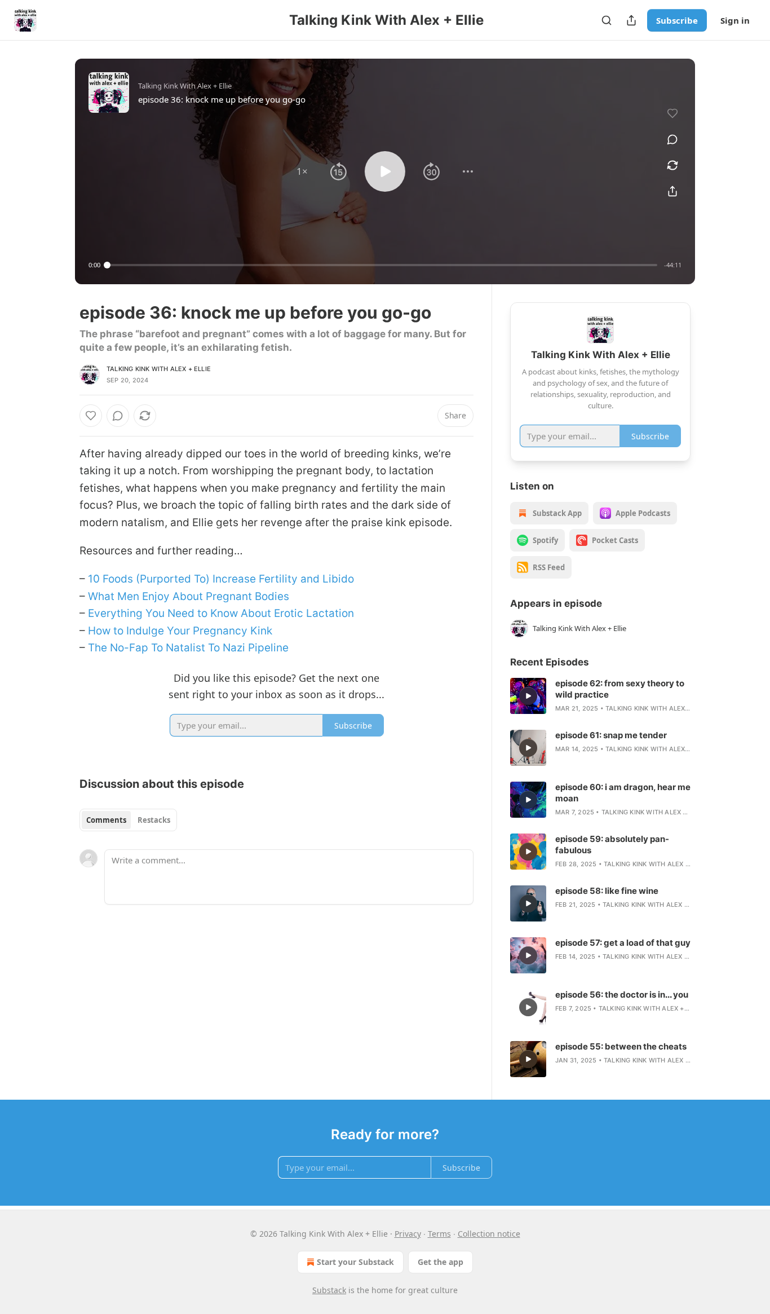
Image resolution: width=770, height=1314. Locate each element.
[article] (600, 695)
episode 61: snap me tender (611, 735)
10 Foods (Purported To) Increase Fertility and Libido (221, 578)
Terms (439, 1233)
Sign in (735, 20)
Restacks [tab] (154, 820)
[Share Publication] (631, 20)
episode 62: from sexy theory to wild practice (619, 689)
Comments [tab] (106, 820)
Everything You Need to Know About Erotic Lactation (221, 613)
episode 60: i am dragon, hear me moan (623, 793)
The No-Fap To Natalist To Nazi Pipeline (188, 647)
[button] (302, 171)
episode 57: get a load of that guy (623, 942)
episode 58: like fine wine (606, 890)
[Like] (90, 415)
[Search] (606, 20)
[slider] (382, 265)
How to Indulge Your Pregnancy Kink (180, 630)
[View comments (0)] (672, 139)
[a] (528, 696)
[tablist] (128, 820)
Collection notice (489, 1233)
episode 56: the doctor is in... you (621, 994)
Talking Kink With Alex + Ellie (159, 369)
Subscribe (677, 20)
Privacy (408, 1233)
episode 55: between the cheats (621, 1046)
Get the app (440, 1261)
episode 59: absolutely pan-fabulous (612, 845)
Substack (329, 1290)
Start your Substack (355, 1261)
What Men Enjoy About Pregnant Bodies (188, 596)
